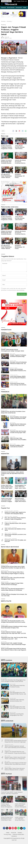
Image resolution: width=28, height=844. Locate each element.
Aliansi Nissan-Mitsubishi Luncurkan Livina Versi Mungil (15, 535)
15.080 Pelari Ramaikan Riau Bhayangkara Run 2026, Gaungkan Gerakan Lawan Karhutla (13, 680)
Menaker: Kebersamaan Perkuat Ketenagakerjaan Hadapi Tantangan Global (12, 350)
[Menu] (2, 4)
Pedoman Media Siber (18, 834)
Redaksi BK (6, 37)
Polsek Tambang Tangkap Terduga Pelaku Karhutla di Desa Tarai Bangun (12, 583)
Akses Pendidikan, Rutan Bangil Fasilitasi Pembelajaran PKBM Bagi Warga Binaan (18, 417)
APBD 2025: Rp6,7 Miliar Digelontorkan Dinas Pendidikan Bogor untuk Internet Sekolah (18, 439)
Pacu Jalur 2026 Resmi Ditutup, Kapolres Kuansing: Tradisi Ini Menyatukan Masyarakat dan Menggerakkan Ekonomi (15, 518)
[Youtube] (15, 828)
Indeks (7, 832)
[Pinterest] (10, 828)
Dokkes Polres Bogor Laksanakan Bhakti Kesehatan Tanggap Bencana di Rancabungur (6, 500)
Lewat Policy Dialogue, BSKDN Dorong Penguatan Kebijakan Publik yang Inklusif (18, 377)
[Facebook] (4, 828)
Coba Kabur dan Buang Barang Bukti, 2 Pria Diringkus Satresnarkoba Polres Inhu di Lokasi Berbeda (13, 621)
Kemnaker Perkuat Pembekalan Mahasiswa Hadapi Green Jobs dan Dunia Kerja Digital (18, 362)
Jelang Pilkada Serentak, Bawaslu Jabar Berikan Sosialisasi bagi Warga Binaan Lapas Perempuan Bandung (21, 147)
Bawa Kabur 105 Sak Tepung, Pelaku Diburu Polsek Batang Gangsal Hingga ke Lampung (12, 572)
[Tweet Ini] (16, 131)
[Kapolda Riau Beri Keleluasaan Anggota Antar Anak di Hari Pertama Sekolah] (5, 425)
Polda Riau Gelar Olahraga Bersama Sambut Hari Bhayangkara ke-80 (17, 700)
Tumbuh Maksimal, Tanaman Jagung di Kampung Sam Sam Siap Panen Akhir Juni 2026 (13, 632)
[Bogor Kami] (11, 4)
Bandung (3, 24)
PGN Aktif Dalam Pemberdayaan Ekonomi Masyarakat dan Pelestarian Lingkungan (16, 741)
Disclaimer (14, 836)
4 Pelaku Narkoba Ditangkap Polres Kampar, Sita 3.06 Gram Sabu (14, 595)
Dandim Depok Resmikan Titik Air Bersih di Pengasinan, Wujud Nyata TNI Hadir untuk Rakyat (7, 805)
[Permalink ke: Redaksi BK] (2, 37)
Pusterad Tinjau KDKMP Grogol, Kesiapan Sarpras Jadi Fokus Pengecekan (12, 792)
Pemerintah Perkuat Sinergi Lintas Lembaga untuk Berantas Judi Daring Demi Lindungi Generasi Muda (18, 384)
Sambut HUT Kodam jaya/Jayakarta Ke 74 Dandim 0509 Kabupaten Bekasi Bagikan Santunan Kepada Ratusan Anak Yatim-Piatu (15, 513)
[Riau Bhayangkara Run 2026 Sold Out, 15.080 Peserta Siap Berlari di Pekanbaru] (5, 708)
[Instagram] (13, 828)
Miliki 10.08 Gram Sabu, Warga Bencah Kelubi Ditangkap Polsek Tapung (12, 578)
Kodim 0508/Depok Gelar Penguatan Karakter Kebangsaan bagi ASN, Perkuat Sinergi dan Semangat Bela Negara (21, 805)
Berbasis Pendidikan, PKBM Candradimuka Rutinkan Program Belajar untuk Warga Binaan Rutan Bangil (18, 446)
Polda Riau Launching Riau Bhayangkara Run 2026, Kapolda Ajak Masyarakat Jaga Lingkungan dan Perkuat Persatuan (18, 714)
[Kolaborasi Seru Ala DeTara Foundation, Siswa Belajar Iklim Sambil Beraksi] (14, 401)
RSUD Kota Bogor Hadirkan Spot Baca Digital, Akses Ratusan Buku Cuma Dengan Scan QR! (20, 500)
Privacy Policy (7, 834)
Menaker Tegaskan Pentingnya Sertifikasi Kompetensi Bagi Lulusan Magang (18, 355)
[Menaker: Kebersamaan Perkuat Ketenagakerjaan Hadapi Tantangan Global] (14, 339)
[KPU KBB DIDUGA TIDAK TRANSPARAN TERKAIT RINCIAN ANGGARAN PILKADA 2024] (7, 170)
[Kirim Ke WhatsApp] (25, 131)
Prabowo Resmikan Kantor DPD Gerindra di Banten (15, 524)
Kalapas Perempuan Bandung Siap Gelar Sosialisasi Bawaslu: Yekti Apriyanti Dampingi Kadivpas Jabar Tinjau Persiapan (6, 162)
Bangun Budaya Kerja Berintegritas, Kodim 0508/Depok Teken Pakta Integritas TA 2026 (7, 819)
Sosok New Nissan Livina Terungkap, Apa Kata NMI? (15, 540)
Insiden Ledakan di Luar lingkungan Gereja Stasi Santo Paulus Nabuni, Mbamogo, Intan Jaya (20, 819)
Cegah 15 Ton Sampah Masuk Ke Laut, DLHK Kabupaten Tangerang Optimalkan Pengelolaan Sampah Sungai (15, 752)
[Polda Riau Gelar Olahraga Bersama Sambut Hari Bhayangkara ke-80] (5, 701)
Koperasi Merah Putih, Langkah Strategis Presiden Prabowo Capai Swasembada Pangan (13, 643)
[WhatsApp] (18, 828)
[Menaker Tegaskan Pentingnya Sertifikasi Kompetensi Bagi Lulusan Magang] (5, 356)
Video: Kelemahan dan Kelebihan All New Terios (15, 529)
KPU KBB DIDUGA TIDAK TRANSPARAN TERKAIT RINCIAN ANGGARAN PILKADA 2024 (6, 176)
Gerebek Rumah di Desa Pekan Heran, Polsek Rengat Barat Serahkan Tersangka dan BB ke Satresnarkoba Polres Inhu (13, 567)
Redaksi (20, 832)
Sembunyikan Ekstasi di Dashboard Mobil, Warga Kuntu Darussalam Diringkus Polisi (14, 627)
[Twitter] (7, 828)
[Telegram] (24, 828)
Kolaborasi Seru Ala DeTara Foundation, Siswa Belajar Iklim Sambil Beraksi (13, 412)
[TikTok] (21, 828)
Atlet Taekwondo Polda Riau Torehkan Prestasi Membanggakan (17, 686)
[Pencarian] (26, 4)
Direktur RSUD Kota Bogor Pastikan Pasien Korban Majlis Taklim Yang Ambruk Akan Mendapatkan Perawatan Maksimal (7, 487)
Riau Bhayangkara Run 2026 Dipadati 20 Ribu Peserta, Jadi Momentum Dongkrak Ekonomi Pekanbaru (18, 693)
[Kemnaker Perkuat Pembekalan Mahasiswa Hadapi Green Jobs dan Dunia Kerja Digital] (5, 363)
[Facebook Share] (13, 131)
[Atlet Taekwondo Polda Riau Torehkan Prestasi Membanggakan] (5, 687)
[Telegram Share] (22, 131)
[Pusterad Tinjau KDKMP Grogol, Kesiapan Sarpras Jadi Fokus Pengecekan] (14, 783)
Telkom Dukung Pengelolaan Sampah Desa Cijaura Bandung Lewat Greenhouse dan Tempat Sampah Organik (15, 746)
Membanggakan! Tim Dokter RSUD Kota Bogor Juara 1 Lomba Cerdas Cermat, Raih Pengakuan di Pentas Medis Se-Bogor (20, 487)
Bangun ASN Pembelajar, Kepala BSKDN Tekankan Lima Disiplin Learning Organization (18, 370)
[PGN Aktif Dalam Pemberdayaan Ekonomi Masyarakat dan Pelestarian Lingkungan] (14, 730)
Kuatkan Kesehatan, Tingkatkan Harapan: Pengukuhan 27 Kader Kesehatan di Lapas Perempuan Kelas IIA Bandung (7, 147)
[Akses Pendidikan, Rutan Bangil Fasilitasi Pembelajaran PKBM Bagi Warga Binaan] (5, 418)
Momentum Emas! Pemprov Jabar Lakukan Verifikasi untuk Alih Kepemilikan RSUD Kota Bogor (12, 473)
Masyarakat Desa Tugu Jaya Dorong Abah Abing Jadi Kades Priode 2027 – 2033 (14, 638)
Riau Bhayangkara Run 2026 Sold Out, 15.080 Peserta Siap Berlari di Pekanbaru (17, 707)
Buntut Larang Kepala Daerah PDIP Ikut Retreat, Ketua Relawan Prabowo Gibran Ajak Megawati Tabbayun (13, 649)
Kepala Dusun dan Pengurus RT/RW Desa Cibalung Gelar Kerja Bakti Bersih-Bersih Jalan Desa (15, 763)
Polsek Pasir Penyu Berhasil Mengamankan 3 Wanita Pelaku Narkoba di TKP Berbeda (12, 589)
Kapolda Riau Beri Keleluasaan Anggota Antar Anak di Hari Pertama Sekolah (18, 424)
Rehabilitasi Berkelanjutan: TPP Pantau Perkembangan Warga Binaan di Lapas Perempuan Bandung (21, 176)
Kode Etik (13, 832)
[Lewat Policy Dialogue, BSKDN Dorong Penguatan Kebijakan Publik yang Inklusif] (5, 377)
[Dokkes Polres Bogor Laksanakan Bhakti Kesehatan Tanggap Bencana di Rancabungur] (7, 493)
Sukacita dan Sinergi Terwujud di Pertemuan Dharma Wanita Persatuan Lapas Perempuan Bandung (20, 162)
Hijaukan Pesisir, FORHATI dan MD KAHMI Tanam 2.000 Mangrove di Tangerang (15, 758)
